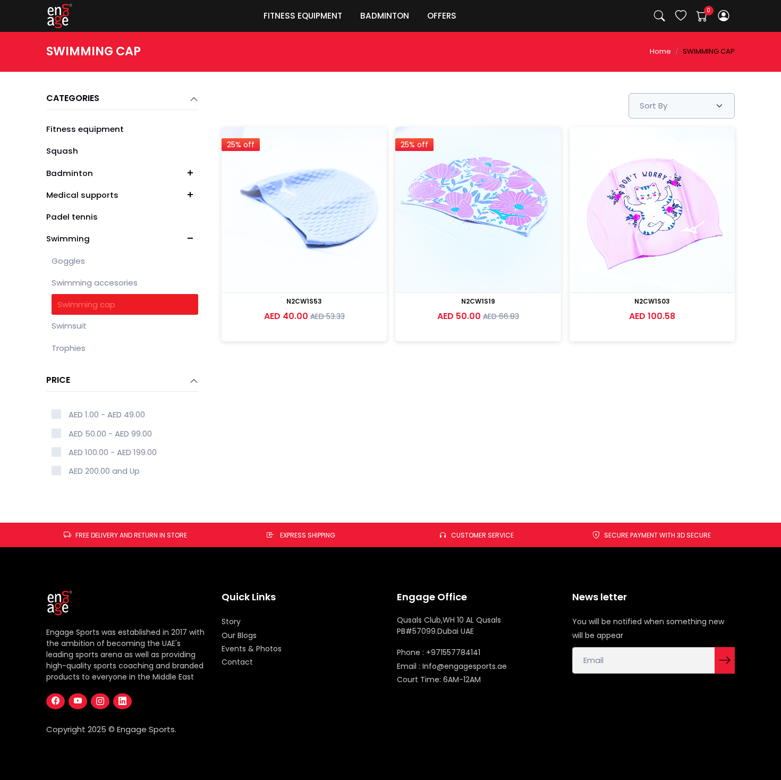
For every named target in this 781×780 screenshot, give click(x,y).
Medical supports (82, 194)
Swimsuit (69, 325)
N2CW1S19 (478, 301)
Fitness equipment (85, 129)
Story (231, 621)
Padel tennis (72, 216)
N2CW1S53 (304, 301)
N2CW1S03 (652, 301)
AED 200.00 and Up (104, 470)
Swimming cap (86, 304)
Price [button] (58, 380)
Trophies (69, 348)
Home (660, 51)
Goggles (68, 260)
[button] (724, 16)
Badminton (69, 173)
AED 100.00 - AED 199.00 (113, 452)
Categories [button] (72, 98)
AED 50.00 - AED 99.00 (110, 433)
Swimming (68, 238)
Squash (62, 150)
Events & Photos (252, 648)
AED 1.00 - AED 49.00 (107, 414)
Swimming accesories (95, 282)
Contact (237, 662)
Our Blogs (239, 635)
